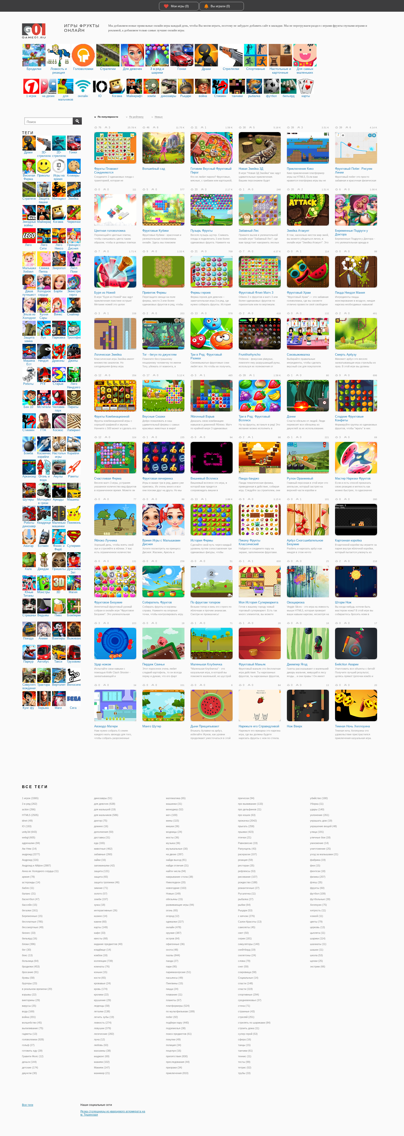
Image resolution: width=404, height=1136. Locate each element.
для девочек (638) (104, 803)
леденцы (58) (102, 1005)
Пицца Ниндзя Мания (350, 292)
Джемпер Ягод (297, 664)
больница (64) (30, 960)
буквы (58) (28, 977)
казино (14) (100, 916)
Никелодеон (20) (176, 882)
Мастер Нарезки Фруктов (353, 478)
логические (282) (104, 1033)
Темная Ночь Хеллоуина (352, 726)
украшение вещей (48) (323, 826)
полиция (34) (173, 1045)
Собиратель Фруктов (157, 602)
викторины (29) (31, 1000)
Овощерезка (295, 602)
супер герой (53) (248, 1033)
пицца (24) (172, 989)
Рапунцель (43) (247, 848)
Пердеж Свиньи (153, 664)
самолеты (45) (246, 927)
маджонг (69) (101, 1056)
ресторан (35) (246, 865)
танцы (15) (244, 1045)
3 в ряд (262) (29, 803)
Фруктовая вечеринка (157, 478)
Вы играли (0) (220, 6)
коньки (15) (100, 972)
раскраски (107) (247, 854)
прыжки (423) (246, 831)
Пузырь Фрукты (202, 230)
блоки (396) (29, 944)
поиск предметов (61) (179, 1033)
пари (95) (171, 966)
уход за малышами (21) (324, 854)
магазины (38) (102, 1050)
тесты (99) (244, 1061)
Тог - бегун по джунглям (159, 354)
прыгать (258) (246, 826)
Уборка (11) (317, 803)
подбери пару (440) (177, 1022)
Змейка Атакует (298, 230)
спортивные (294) (248, 994)
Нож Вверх (294, 726)
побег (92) (172, 1017)
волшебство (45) (32, 1022)
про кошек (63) (247, 815)
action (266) (29, 809)
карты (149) (101, 927)
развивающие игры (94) (180, 904)
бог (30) (26, 949)
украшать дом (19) (321, 820)
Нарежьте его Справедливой (259, 726)
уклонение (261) (319, 815)
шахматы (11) (318, 944)
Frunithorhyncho (249, 354)
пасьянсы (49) (174, 977)
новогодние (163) (176, 888)
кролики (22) (101, 994)
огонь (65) (172, 910)
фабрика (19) (318, 859)
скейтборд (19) (247, 949)
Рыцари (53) (245, 910)
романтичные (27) (249, 888)
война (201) (29, 1017)
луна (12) (99, 1039)
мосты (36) (172, 837)
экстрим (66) (317, 966)
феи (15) (315, 865)
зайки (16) (100, 859)
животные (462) (103, 848)
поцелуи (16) (173, 1050)
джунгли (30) (29, 1073)
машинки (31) (174, 803)
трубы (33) (244, 1073)
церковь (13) (317, 927)
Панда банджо (249, 478)
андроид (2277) (31, 854)
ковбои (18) (101, 955)
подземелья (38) (176, 1028)
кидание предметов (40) (108, 944)
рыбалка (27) (245, 899)
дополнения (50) (103, 831)
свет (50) (243, 932)
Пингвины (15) (174, 983)
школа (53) (316, 955)
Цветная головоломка (109, 230)
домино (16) (101, 826)
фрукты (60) (317, 888)
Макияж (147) (102, 1067)
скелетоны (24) (247, 955)
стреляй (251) (246, 1017)
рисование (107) (247, 876)
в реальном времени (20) (37, 989)
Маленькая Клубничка (206, 664)
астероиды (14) (31, 882)
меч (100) (171, 815)
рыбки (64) (244, 904)
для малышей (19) (105, 809)
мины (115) (172, 820)
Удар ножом (102, 664)
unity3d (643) (29, 831)
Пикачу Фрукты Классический (249, 542)
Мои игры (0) (180, 6)
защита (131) (101, 871)
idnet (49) (27, 820)
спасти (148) (245, 983)
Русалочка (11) (247, 893)
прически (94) (246, 798)
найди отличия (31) (177, 865)
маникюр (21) (102, 1073)
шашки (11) (316, 949)
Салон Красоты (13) (250, 921)
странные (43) (246, 1011)
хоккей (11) (316, 916)
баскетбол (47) (31, 899)
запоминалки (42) (104, 865)
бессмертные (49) (32, 927)
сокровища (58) (247, 972)
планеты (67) (173, 1000)
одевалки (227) (175, 921)
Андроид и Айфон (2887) (36, 865)
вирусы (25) (29, 1005)
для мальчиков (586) (106, 815)
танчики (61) (245, 1050)
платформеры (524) (178, 1005)
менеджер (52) (174, 809)
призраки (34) (174, 1067)
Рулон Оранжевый (300, 478)
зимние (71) (101, 888)
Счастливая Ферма (107, 478)
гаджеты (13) (29, 1033)
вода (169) (28, 1011)
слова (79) (244, 960)
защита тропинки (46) (106, 882)
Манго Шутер (151, 726)
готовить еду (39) (32, 1050)
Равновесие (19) (248, 843)
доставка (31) (102, 837)
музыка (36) (173, 843)
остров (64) (173, 938)
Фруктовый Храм (299, 292)
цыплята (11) (317, 932)
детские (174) (30, 1067)
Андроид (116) (30, 859)
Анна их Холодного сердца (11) (40, 871)
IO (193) (27, 826)
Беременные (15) (32, 916)
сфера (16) (244, 1039)
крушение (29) (102, 1000)
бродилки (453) (31, 966)
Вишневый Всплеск (204, 478)
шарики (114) (317, 938)
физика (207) (317, 876)
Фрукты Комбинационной (111, 416)
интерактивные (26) (105, 910)
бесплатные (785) (32, 921)
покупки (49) (173, 1039)
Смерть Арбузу (346, 354)
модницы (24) (174, 831)
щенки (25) (316, 960)
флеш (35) (316, 882)
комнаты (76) (102, 966)
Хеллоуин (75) (318, 904)
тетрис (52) (244, 1067)
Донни (291, 416)
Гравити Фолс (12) (32, 1056)
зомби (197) (101, 899)
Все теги (27, 1105)
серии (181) (245, 938)
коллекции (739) (103, 960)
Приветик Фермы (154, 292)
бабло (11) (28, 888)
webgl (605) (28, 837)
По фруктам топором (205, 602)
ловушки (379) (102, 1028)
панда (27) (172, 960)
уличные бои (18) (320, 837)
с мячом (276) (246, 916)
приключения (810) (177, 1073)
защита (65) (101, 876)
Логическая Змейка (108, 354)
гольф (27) (28, 1045)
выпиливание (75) (32, 1028)
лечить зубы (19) (104, 1017)
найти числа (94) (176, 871)
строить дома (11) (248, 1028)
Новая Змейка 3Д (251, 168)
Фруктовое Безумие (108, 602)
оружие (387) (173, 932)
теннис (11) (244, 1056)
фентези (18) (317, 871)
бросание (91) (30, 972)
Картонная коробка (348, 540)
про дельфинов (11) (249, 809)
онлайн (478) (173, 927)
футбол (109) (318, 893)
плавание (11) (174, 994)
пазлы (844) (173, 955)
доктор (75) (100, 820)
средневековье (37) (249, 1000)
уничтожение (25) (320, 848)
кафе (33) (99, 932)
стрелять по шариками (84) (254, 1022)
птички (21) (244, 837)
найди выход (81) (176, 859)
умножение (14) (319, 843)
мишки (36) (172, 826)
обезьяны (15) (174, 899)
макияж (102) (102, 1061)
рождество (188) (247, 882)
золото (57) (100, 893)
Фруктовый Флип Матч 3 (256, 292)
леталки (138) (102, 1011)
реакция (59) (245, 859)
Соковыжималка (298, 354)
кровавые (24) (102, 983)
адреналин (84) (31, 843)
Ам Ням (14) (29, 848)
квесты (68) (101, 938)
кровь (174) (101, 989)
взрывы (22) (29, 994)
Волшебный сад (153, 168)
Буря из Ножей (104, 292)
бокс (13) (27, 955)
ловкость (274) (103, 1022)
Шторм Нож (343, 602)
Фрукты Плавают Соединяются (106, 170)
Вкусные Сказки (153, 416)
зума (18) (99, 904)
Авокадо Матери (106, 726)
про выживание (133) (250, 803)
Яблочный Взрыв (202, 416)
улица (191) (317, 831)
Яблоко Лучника (105, 540)
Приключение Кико (300, 168)
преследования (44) (178, 1061)
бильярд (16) (29, 938)
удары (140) (317, 809)
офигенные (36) (175, 944)
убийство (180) (319, 798)
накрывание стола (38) (179, 876)
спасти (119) (245, 989)
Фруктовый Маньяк (252, 664)
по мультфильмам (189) (180, 1011)
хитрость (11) (318, 910)
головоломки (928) (33, 1039)
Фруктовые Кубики (155, 230)
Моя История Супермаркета (258, 602)
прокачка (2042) (247, 820)
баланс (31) (29, 893)
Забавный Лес (249, 230)
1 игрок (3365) (30, 798)
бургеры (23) (29, 983)
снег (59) (243, 966)
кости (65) (100, 977)
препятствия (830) (177, 1056)
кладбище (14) (102, 949)
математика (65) (176, 798)
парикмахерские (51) (178, 972)
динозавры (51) (103, 798)
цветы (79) (316, 921)
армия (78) (28, 876)
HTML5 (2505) (30, 815)
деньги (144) (29, 1061)
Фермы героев (201, 292)
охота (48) (172, 949)
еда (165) (99, 843)
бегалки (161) (30, 910)
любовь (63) (101, 1045)
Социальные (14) (248, 977)
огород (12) (172, 916)
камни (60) (100, 921)
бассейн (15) (29, 904)
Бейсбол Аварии (346, 664)
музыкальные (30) (177, 848)
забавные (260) (103, 854)
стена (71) (244, 1005)
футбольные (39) (320, 899)
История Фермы (202, 540)
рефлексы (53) (247, 871)
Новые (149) (173, 893)
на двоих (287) (174, 854)
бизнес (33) (29, 932)
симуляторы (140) (249, 944)
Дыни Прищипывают (205, 726)
